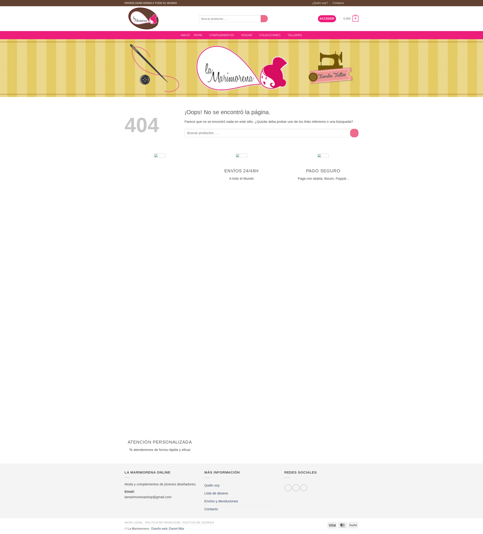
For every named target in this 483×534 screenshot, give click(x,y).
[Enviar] (264, 18)
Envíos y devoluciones (221, 501)
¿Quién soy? (320, 3)
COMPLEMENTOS (221, 35)
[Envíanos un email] (356, 3)
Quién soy (212, 485)
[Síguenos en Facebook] (348, 3)
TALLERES (295, 35)
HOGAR (246, 35)
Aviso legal (134, 522)
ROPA (198, 35)
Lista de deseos (216, 493)
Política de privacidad (163, 522)
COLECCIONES (270, 35)
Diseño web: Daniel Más (167, 528)
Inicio (185, 35)
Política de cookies (198, 522)
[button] (327, 18)
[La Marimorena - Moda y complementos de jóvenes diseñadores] (159, 18)
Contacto (338, 3)
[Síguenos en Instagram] (352, 3)
